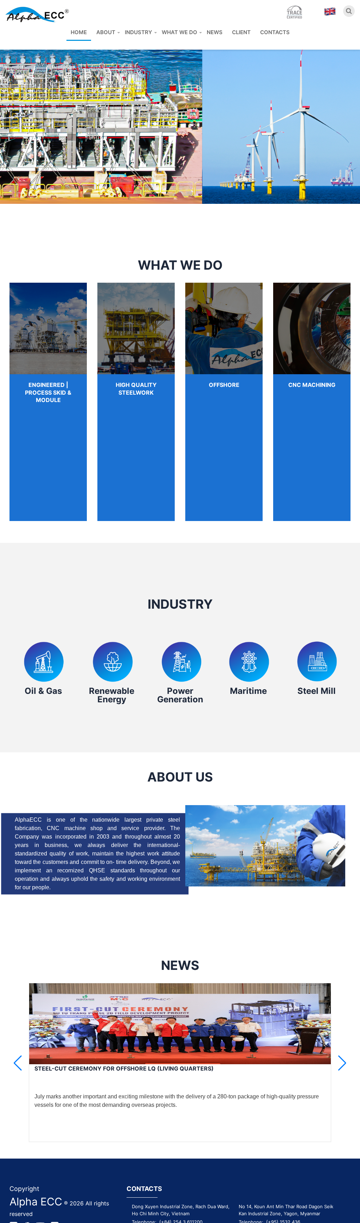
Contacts (275, 32)
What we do (179, 32)
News (215, 32)
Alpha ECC (35, 1201)
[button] (342, 1063)
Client (241, 32)
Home (79, 32)
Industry (138, 32)
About (105, 32)
